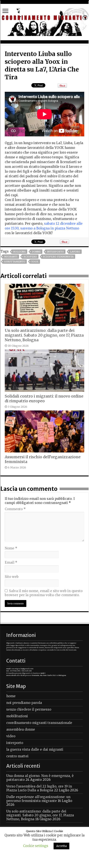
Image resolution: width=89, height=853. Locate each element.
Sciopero (30, 256)
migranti (10, 256)
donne (36, 251)
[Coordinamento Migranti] (44, 21)
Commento (15, 509)
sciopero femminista (58, 256)
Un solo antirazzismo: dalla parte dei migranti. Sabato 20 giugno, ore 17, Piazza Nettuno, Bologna (44, 335)
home (11, 696)
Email (11, 562)
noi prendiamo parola (24, 703)
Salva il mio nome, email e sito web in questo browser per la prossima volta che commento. (44, 593)
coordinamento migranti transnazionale (39, 723)
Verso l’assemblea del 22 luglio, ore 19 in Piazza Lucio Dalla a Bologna (39, 788)
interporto (14, 743)
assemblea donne (20, 729)
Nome (11, 548)
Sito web (12, 577)
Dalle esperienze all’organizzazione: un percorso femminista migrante (38, 799)
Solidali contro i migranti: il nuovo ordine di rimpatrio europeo (44, 398)
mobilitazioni (17, 716)
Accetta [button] (61, 846)
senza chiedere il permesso (28, 709)
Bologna (19, 251)
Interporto (55, 251)
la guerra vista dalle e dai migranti (34, 749)
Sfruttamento (14, 261)
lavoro (75, 251)
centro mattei (17, 756)
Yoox (34, 261)
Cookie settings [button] (35, 846)
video (10, 736)
